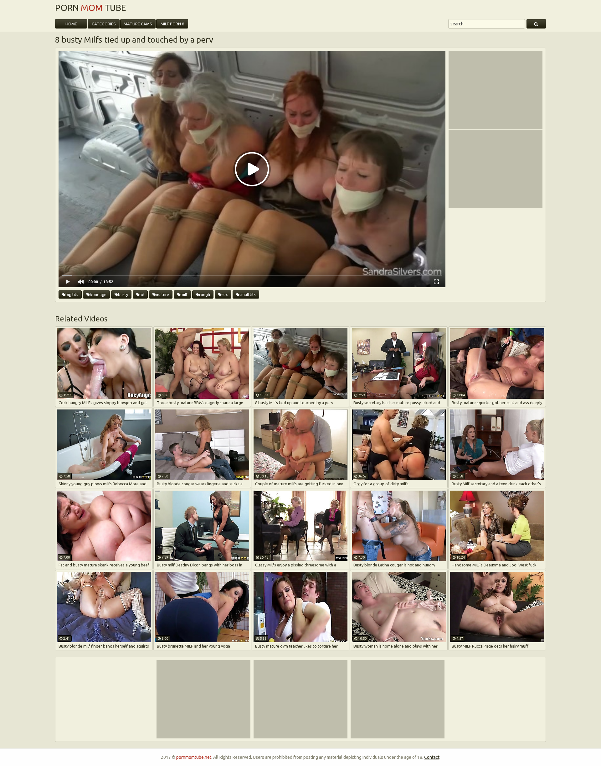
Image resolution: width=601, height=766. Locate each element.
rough (204, 294)
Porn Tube (90, 8)
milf (184, 294)
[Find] (536, 24)
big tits (71, 294)
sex (225, 294)
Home (71, 24)
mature (162, 294)
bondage (98, 294)
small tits (247, 294)
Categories (104, 24)
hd (142, 294)
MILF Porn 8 (172, 24)
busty (123, 294)
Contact (431, 757)
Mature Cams (138, 24)
